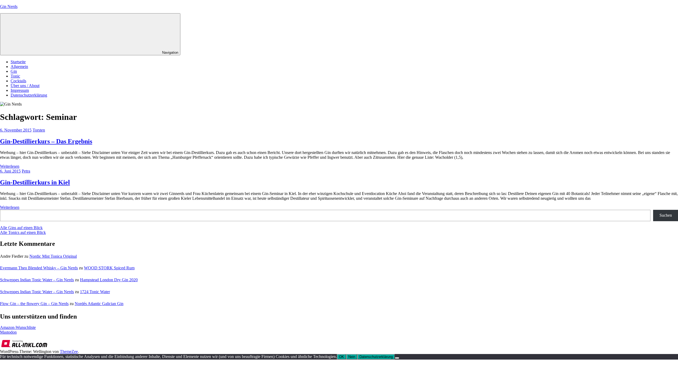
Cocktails (18, 81)
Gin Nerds (8, 6)
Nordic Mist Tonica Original (53, 256)
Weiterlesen (9, 166)
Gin (14, 71)
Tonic (15, 76)
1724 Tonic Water (95, 291)
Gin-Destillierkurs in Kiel (35, 182)
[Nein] (397, 358)
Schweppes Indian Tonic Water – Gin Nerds (37, 280)
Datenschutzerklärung (29, 95)
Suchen (665, 215)
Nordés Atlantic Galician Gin (99, 303)
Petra (26, 171)
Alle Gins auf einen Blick (21, 227)
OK (341, 357)
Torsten (39, 130)
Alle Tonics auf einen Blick (23, 232)
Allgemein (19, 66)
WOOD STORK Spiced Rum (109, 268)
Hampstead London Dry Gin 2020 (109, 280)
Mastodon (8, 332)
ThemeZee (69, 351)
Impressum (20, 90)
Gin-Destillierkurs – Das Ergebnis (46, 141)
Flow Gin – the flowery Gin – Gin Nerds (34, 303)
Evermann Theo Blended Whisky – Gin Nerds (39, 268)
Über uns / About (25, 85)
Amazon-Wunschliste (18, 327)
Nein (351, 357)
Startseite (18, 62)
